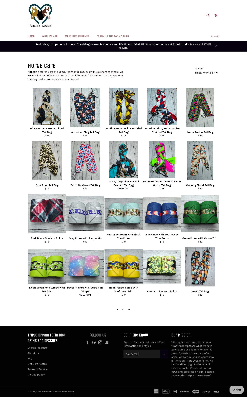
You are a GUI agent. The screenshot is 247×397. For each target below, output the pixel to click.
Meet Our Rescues (77, 36)
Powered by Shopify (64, 391)
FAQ (30, 358)
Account (215, 36)
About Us (33, 353)
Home (31, 36)
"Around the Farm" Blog (113, 36)
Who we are (50, 36)
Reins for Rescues (45, 391)
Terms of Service (38, 369)
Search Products (38, 347)
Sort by (199, 68)
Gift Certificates (37, 363)
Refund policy (36, 374)
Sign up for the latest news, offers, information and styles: (144, 344)
